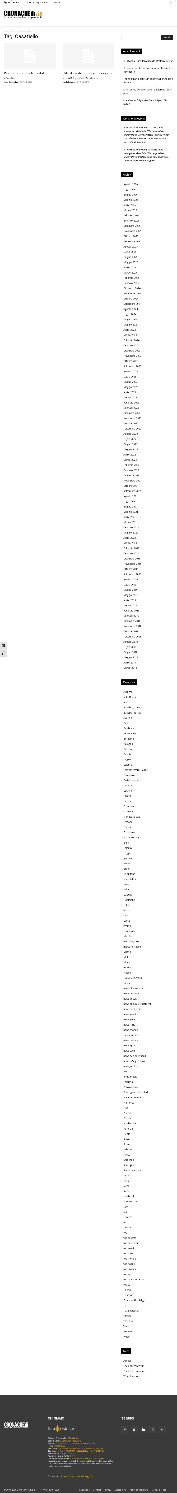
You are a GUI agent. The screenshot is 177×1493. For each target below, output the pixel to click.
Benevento (129, 733)
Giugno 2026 (130, 194)
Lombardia (129, 931)
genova (127, 858)
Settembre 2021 (132, 491)
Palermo (128, 1081)
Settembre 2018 (132, 636)
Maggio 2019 (130, 595)
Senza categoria (132, 1170)
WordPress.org (131, 1376)
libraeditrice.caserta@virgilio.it (77, 1476)
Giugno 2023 (130, 381)
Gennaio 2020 (131, 553)
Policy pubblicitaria (139, 1489)
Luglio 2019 (129, 584)
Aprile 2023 (129, 392)
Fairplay (127, 847)
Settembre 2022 (132, 428)
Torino (127, 1289)
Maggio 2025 (130, 262)
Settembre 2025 (132, 241)
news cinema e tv (133, 988)
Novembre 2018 (132, 626)
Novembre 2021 (132, 480)
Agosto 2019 (130, 579)
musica (127, 967)
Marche (127, 936)
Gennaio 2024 (131, 345)
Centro (127, 795)
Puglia (126, 1133)
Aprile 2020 (129, 537)
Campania (129, 775)
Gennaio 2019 (131, 615)
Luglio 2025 (129, 251)
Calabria (127, 764)
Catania (127, 790)
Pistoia (127, 1113)
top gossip (129, 1248)
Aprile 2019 (129, 600)
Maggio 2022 (130, 449)
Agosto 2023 (130, 371)
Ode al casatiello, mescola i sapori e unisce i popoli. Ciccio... (88, 75)
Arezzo (127, 702)
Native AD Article (132, 977)
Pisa (125, 1107)
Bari (125, 723)
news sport (129, 1045)
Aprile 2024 (129, 329)
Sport (126, 1206)
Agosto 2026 (130, 184)
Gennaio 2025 (131, 283)
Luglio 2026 (129, 189)
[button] (170, 2)
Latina (126, 905)
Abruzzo (128, 691)
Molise (127, 957)
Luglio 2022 (129, 439)
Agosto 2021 (130, 496)
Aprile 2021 (129, 517)
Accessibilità (120, 1489)
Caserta (127, 785)
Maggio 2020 (130, 532)
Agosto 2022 (130, 433)
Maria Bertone (69, 82)
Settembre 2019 (132, 574)
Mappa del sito (159, 1489)
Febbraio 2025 (131, 277)
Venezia (127, 1331)
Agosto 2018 (130, 641)
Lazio (126, 915)
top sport (128, 1274)
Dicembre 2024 (132, 288)
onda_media (130, 1076)
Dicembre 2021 (132, 475)
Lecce (126, 920)
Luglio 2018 (129, 647)
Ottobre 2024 (130, 298)
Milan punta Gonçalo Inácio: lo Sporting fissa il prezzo (148, 91)
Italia (126, 889)
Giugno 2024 (130, 319)
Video (126, 1336)
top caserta (129, 1237)
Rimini (126, 1139)
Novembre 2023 (132, 355)
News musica (130, 1035)
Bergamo (128, 738)
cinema (127, 801)
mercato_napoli (132, 946)
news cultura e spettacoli (137, 1003)
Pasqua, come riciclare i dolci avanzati (25, 75)
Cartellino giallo (132, 780)
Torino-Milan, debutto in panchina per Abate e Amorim (148, 80)
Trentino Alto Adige (134, 1300)
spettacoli (128, 1196)
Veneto (127, 1326)
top (125, 1232)
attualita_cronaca (133, 707)
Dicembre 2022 (132, 413)
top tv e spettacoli (133, 1279)
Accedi (57, 2)
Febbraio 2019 (131, 610)
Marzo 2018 (130, 667)
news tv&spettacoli (134, 1061)
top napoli (129, 1263)
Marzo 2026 (130, 210)
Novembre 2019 (132, 563)
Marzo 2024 (130, 335)
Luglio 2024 (129, 314)
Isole (126, 884)
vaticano (128, 1321)
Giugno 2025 (130, 257)
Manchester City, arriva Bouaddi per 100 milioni (145, 102)
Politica (127, 1118)
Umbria (127, 1315)
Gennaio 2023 (131, 407)
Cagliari (127, 759)
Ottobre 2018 (130, 631)
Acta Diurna (130, 697)
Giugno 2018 (130, 652)
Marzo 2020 (130, 543)
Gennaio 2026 (131, 220)
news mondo (130, 1029)
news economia (132, 1009)
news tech (129, 1050)
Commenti (129, 806)
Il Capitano (129, 873)
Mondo (127, 962)
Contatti (97, 1489)
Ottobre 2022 (130, 423)
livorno (127, 925)
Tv (124, 1305)
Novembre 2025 (132, 231)
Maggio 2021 (130, 511)
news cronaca (131, 993)
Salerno (127, 1149)
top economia (131, 1243)
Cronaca (128, 811)
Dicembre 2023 (132, 350)
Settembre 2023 (132, 366)
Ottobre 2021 (130, 485)
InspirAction (130, 879)
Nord (126, 1071)
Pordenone (129, 1123)
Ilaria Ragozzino (11, 82)
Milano (127, 951)
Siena (126, 1185)
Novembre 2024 (132, 293)
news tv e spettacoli (134, 1055)
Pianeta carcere (132, 1097)
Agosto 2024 (130, 309)
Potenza (128, 1128)
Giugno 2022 (130, 444)
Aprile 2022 (129, 454)
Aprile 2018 (129, 662)
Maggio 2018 (130, 657)
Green (126, 868)
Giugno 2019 (130, 589)
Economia (129, 832)
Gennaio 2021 (131, 527)
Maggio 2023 (130, 387)
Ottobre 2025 (130, 236)
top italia (128, 1253)
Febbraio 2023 (131, 402)
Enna (126, 842)
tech (125, 1222)
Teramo (127, 1227)
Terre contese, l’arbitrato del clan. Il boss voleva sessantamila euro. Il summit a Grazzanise (146, 138)
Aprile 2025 (129, 267)
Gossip (127, 863)
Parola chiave (130, 1087)
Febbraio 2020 (131, 548)
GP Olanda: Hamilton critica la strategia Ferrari (148, 61)
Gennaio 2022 (131, 470)
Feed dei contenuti (133, 1366)
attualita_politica (132, 712)
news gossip (130, 1014)
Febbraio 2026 (131, 215)
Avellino (127, 717)
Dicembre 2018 (132, 621)
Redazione (84, 1489)
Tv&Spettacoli (131, 1310)
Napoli (127, 972)
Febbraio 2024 (131, 340)
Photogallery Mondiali (135, 1092)
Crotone (128, 821)
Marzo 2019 (130, 605)
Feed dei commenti (134, 1371)
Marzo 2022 (130, 459)
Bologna (128, 743)
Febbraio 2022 (131, 465)
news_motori (130, 1066)
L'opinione (129, 899)
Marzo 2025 (130, 272)
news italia (129, 1024)
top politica (129, 1269)
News (126, 983)
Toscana (128, 1295)
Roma (126, 1144)
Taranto (127, 1217)
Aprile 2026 (129, 205)
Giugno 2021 (130, 506)
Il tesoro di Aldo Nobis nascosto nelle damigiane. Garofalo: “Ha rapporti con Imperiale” (144, 131)
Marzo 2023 (130, 397)
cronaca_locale (131, 816)
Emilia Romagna (132, 837)
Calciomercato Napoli (135, 769)
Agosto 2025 (130, 246)
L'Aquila (127, 894)
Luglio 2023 (129, 376)
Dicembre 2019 (132, 558)
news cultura (130, 998)
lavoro (127, 910)
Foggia (127, 853)
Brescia (127, 749)
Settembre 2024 (132, 303)
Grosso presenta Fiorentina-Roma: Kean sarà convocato (147, 70)
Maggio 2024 (130, 324)
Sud (125, 1211)
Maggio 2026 (130, 199)
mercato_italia (131, 941)
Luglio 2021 (129, 501)
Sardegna (128, 1159)
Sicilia (126, 1175)
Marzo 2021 (130, 522)
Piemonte (128, 1102)
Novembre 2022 (132, 418)
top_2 (126, 1284)
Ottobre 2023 (130, 361)
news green (129, 1019)
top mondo (129, 1258)
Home (7, 31)
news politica (130, 1040)
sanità (126, 1154)
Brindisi (127, 754)
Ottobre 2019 (130, 569)
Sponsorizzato (131, 1201)
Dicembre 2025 (132, 225)
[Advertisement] (110, 14)
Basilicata (128, 728)
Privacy (107, 1489)
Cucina (127, 827)
